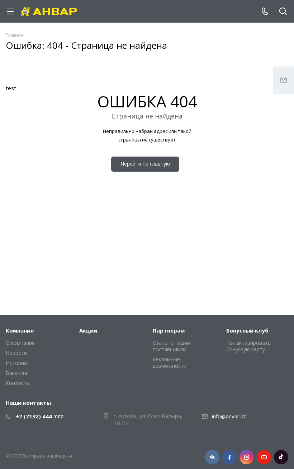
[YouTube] (264, 457)
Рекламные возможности (169, 362)
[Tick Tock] (281, 457)
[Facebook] (229, 457)
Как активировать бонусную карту (248, 346)
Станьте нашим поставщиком (172, 346)
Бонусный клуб (247, 330)
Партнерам (169, 330)
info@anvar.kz (229, 416)
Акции (88, 330)
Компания (20, 330)
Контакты (18, 383)
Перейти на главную (145, 163)
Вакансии (17, 373)
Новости (16, 352)
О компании (20, 342)
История (16, 362)
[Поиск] (283, 12)
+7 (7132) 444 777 (39, 416)
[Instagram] (247, 457)
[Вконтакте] (212, 457)
